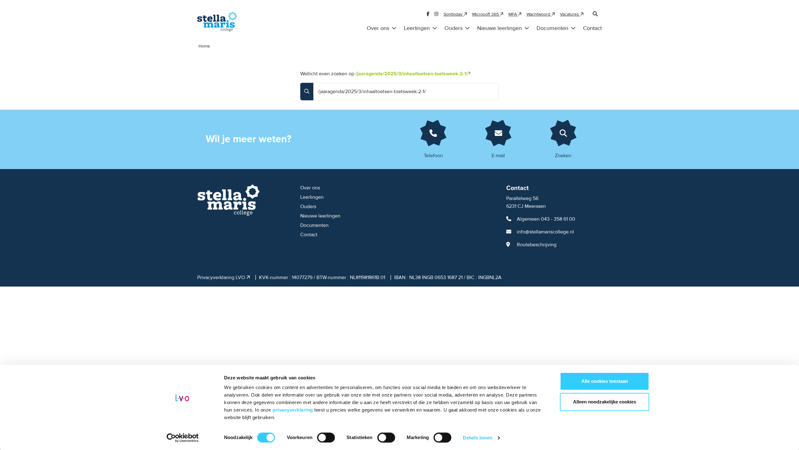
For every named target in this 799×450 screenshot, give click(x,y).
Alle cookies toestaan (604, 381)
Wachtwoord (539, 14)
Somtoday (454, 14)
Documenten (552, 28)
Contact (592, 28)
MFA (513, 14)
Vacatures (570, 14)
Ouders (453, 28)
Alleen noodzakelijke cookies (604, 401)
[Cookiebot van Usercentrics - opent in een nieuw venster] (182, 437)
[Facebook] (428, 14)
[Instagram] (436, 14)
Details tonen (477, 437)
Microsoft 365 (486, 14)
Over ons (378, 28)
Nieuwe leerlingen (499, 28)
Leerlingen (417, 28)
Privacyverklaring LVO (221, 277)
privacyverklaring (293, 409)
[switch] (326, 437)
